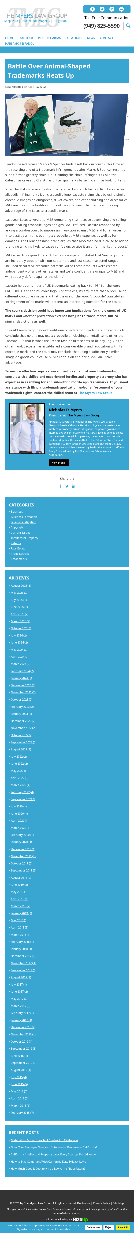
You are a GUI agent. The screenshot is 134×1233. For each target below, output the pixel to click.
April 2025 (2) (19, 614)
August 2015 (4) (21, 1070)
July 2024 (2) (19, 635)
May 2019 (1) (19, 892)
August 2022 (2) (21, 749)
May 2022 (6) (19, 771)
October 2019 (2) (21, 863)
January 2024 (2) (21, 678)
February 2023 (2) (22, 707)
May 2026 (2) (19, 593)
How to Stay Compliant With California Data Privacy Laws (48, 1162)
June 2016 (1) (19, 1056)
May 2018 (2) (19, 920)
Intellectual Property (24, 538)
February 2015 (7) (22, 1113)
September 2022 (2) (23, 742)
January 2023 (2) (21, 714)
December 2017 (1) (23, 956)
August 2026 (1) (21, 586)
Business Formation (24, 517)
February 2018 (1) (22, 942)
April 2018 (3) (19, 927)
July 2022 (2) (19, 756)
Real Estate (18, 548)
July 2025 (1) (19, 600)
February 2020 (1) (22, 835)
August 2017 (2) (21, 977)
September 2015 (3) (23, 1063)
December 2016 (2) (23, 1027)
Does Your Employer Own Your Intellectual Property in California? (54, 1147)
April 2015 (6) (19, 1098)
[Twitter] (102, 9)
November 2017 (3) (23, 963)
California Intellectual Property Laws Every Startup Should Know (53, 1154)
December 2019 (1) (23, 849)
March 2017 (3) (20, 1006)
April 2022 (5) (19, 778)
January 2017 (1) (21, 1020)
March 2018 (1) (20, 935)
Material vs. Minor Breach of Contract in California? (44, 1140)
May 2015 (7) (19, 1091)
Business (17, 511)
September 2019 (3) (23, 870)
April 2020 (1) (19, 821)
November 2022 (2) (23, 728)
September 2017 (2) (23, 970)
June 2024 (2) (19, 642)
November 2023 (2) (23, 692)
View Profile (58, 462)
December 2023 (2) (23, 685)
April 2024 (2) (19, 657)
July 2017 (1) (19, 984)
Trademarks (19, 559)
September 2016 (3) (23, 1048)
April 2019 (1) (19, 899)
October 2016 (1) (21, 1041)
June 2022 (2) (19, 763)
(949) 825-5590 (101, 25)
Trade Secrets (20, 553)
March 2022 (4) (20, 785)
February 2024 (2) (22, 671)
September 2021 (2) (23, 799)
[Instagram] (111, 9)
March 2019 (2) (20, 906)
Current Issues (20, 532)
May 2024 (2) (19, 650)
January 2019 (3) (21, 913)
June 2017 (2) (19, 991)
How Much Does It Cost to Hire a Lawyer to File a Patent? (48, 1169)
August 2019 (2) (21, 878)
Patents (16, 543)
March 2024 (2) (20, 664)
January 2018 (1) (21, 949)
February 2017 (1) (22, 1013)
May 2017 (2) (19, 999)
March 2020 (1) (20, 828)
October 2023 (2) (21, 699)
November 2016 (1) (23, 1034)
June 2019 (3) (19, 885)
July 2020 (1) (19, 806)
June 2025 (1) (19, 607)
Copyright (17, 527)
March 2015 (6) (20, 1106)
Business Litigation (23, 522)
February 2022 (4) (22, 792)
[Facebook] (92, 9)
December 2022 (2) (23, 721)
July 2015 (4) (19, 1077)
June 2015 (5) (19, 1084)
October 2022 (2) (21, 735)
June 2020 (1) (19, 814)
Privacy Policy (101, 1203)
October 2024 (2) (21, 628)
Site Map (118, 1203)
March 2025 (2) (20, 621)
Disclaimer (83, 1203)
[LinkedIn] (121, 9)
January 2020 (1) (21, 842)
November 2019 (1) (23, 856)
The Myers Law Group (95, 393)
